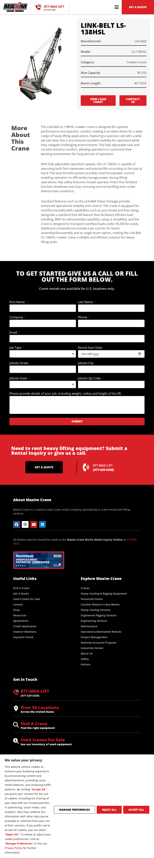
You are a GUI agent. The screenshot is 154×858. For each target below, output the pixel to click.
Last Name (86, 302)
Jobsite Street (18, 363)
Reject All (109, 809)
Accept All (136, 809)
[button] (117, 7)
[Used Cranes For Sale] (16, 741)
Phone (83, 317)
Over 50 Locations (40, 707)
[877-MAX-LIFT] (38, 7)
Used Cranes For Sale (43, 739)
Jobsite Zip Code (89, 378)
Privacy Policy (13, 848)
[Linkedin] (42, 524)
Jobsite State (18, 378)
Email (13, 332)
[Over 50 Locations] (16, 708)
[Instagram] (25, 524)
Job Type (15, 348)
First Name (17, 302)
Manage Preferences (74, 809)
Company (16, 317)
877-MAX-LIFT (54, 6)
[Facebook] (16, 524)
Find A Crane (34, 723)
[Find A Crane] (16, 725)
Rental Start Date (90, 348)
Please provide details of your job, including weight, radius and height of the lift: (65, 394)
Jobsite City (86, 363)
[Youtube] (33, 524)
